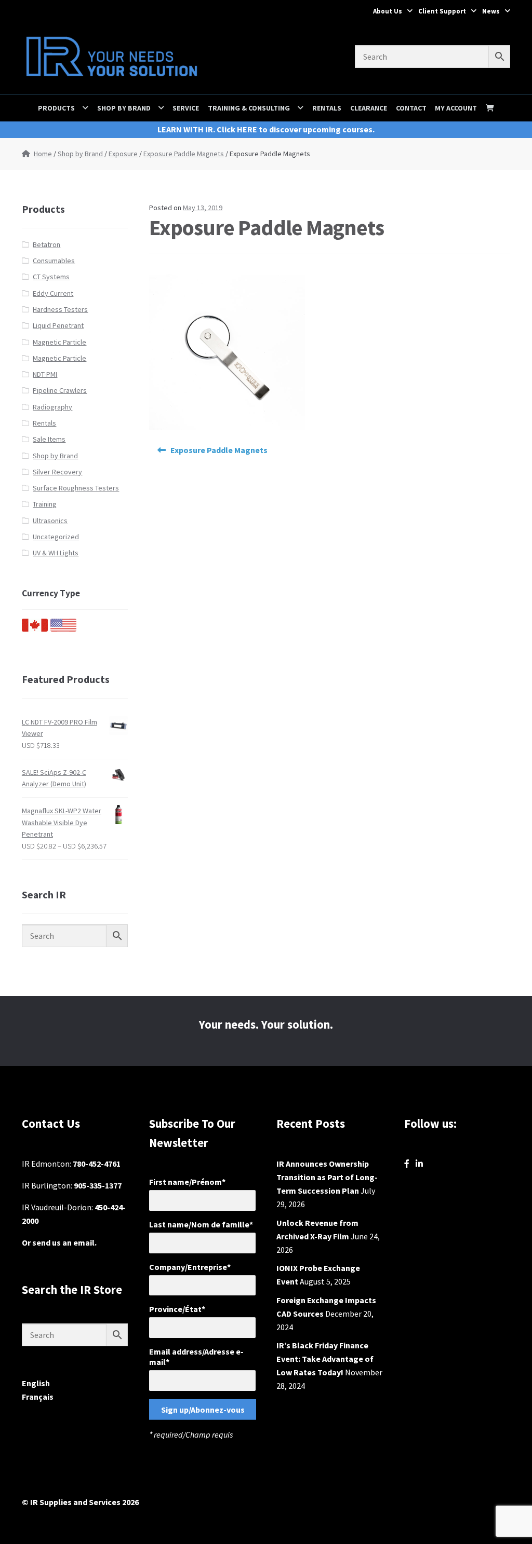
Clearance (368, 108)
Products (56, 108)
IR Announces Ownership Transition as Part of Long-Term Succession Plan (327, 1177)
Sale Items (49, 439)
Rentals (326, 108)
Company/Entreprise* (190, 1267)
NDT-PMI (45, 374)
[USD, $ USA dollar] (63, 629)
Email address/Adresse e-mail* (196, 1356)
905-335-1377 (98, 1185)
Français (38, 1396)
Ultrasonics (50, 520)
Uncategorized (56, 536)
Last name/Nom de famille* (201, 1224)
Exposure (123, 153)
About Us (387, 11)
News (491, 11)
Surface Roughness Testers (76, 488)
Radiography (52, 407)
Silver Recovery (57, 471)
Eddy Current (53, 293)
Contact (411, 108)
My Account (456, 108)
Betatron (46, 244)
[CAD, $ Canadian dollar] (35, 629)
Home (43, 153)
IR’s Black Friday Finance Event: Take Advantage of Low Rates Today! (325, 1358)
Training (45, 504)
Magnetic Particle (59, 342)
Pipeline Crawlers (60, 390)
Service (185, 108)
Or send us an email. (59, 1242)
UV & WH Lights (55, 552)
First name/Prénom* (187, 1182)
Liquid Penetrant (58, 325)
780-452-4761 (97, 1163)
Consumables (54, 260)
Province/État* (177, 1309)
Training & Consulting (249, 108)
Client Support (442, 11)
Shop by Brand (124, 108)
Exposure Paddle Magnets (183, 153)
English (36, 1383)
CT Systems (51, 276)
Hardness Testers (60, 309)
